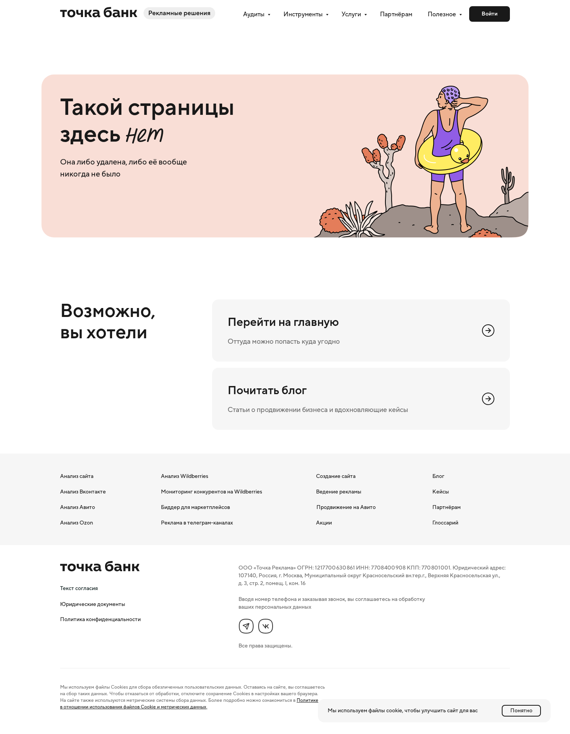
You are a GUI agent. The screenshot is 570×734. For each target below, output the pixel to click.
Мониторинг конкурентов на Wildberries (211, 491)
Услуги (352, 14)
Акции (324, 522)
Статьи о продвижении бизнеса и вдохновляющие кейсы (318, 409)
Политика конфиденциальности (100, 619)
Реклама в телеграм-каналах (197, 522)
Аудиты (254, 14)
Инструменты (303, 14)
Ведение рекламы (338, 491)
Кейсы (440, 491)
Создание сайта (336, 476)
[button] (79, 588)
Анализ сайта (76, 476)
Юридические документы (92, 604)
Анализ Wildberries (184, 476)
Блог (438, 476)
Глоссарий (445, 522)
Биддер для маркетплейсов (195, 507)
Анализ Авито (77, 507)
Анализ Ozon (76, 522)
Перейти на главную (283, 322)
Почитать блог (267, 390)
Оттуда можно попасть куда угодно (284, 341)
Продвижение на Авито (346, 507)
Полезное (442, 14)
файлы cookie (385, 710)
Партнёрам (396, 14)
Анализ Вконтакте (83, 491)
